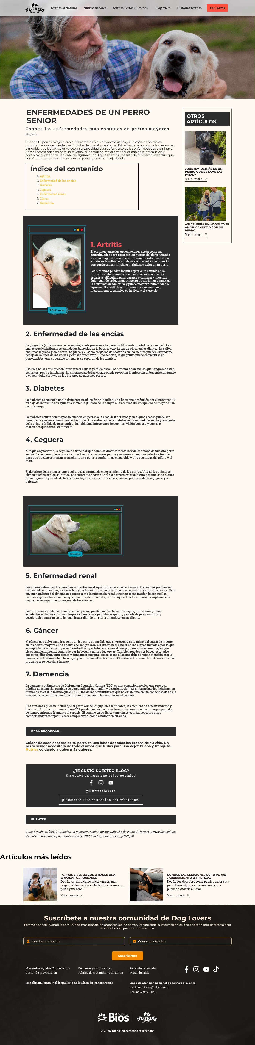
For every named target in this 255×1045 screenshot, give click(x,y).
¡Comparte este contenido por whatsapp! (101, 800)
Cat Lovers (217, 8)
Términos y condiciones (95, 968)
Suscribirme (127, 956)
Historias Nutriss (189, 8)
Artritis (45, 176)
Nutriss (32, 749)
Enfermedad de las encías (58, 181)
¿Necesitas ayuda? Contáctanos (48, 968)
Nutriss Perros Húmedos (130, 8)
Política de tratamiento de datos (100, 973)
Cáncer (45, 198)
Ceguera (45, 190)
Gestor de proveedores (41, 973)
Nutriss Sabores (95, 8)
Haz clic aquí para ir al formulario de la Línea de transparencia (69, 982)
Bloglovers (162, 8)
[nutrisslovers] (34, 8)
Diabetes (46, 185)
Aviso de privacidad (144, 968)
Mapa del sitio (140, 973)
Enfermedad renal (53, 194)
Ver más (195, 179)
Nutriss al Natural (64, 8)
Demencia (47, 203)
